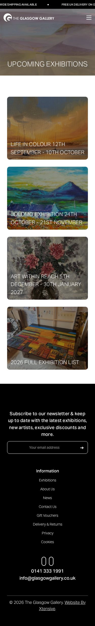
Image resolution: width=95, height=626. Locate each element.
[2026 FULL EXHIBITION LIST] (47, 338)
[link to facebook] (43, 561)
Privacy (47, 533)
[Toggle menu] (84, 17)
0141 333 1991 (47, 571)
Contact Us (47, 506)
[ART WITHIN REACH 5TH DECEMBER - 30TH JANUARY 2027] (47, 268)
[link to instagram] (51, 561)
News (47, 498)
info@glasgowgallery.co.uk (47, 578)
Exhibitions (47, 480)
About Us (47, 489)
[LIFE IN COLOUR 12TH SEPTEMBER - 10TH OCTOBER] (47, 128)
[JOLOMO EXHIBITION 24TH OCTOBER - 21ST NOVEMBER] (47, 198)
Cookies (47, 542)
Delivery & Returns (47, 524)
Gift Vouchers (47, 515)
